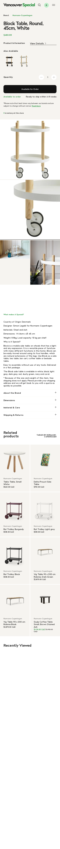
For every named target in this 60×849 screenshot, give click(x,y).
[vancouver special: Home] (19, 5)
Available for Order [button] (30, 89)
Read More (36, 106)
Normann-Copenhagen (22, 15)
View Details (37, 43)
